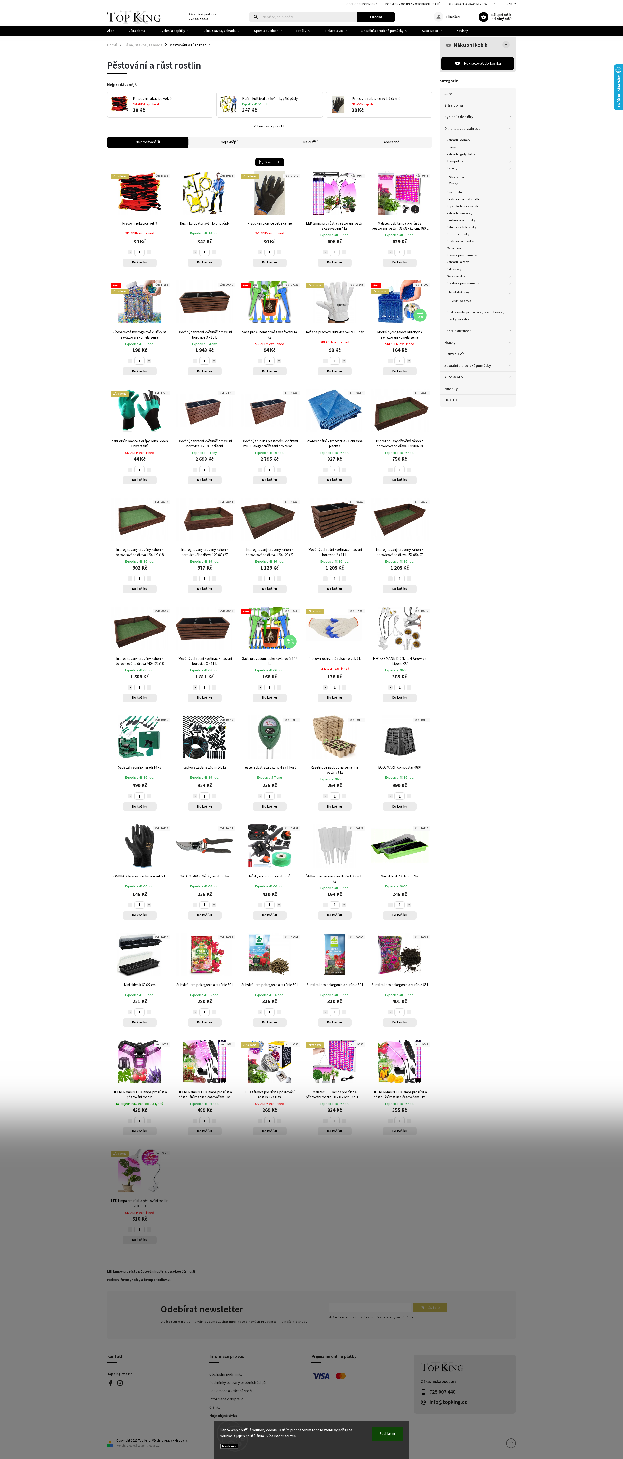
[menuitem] (114, 31)
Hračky (450, 342)
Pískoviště (454, 192)
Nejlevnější (229, 142)
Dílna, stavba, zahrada (462, 128)
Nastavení (229, 1446)
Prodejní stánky (458, 234)
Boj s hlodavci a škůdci (463, 206)
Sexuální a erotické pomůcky (467, 365)
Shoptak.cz (153, 1446)
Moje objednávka (223, 1415)
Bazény (452, 168)
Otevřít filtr (273, 162)
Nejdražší (310, 142)
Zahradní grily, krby (461, 154)
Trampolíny (455, 161)
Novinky (451, 388)
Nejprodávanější (148, 142)
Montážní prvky (459, 292)
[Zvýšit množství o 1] (149, 252)
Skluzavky (454, 269)
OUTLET (451, 400)
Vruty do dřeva (461, 301)
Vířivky (453, 183)
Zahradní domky (458, 140)
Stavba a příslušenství (463, 283)
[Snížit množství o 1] (130, 252)
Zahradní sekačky (460, 213)
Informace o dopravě (226, 1399)
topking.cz (120, 1383)
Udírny (451, 147)
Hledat (376, 17)
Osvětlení (454, 248)
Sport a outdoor (457, 331)
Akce (448, 93)
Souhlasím (387, 1433)
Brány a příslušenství (462, 255)
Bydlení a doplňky (458, 117)
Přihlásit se (430, 1307)
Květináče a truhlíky (461, 220)
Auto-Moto (453, 377)
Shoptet (131, 1446)
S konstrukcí (457, 177)
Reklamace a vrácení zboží (469, 4)
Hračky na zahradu (460, 319)
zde (293, 1436)
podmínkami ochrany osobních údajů (392, 1317)
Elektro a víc (454, 354)
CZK (509, 4)
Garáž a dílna (456, 276)
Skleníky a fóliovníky (461, 227)
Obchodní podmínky (361, 4)
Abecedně (391, 142)
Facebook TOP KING (110, 1383)
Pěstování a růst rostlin (464, 199)
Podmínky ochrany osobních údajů (412, 4)
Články (214, 1407)
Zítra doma (453, 105)
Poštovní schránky (460, 241)
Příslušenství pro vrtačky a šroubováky (475, 312)
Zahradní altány (458, 262)
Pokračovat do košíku (482, 63)
